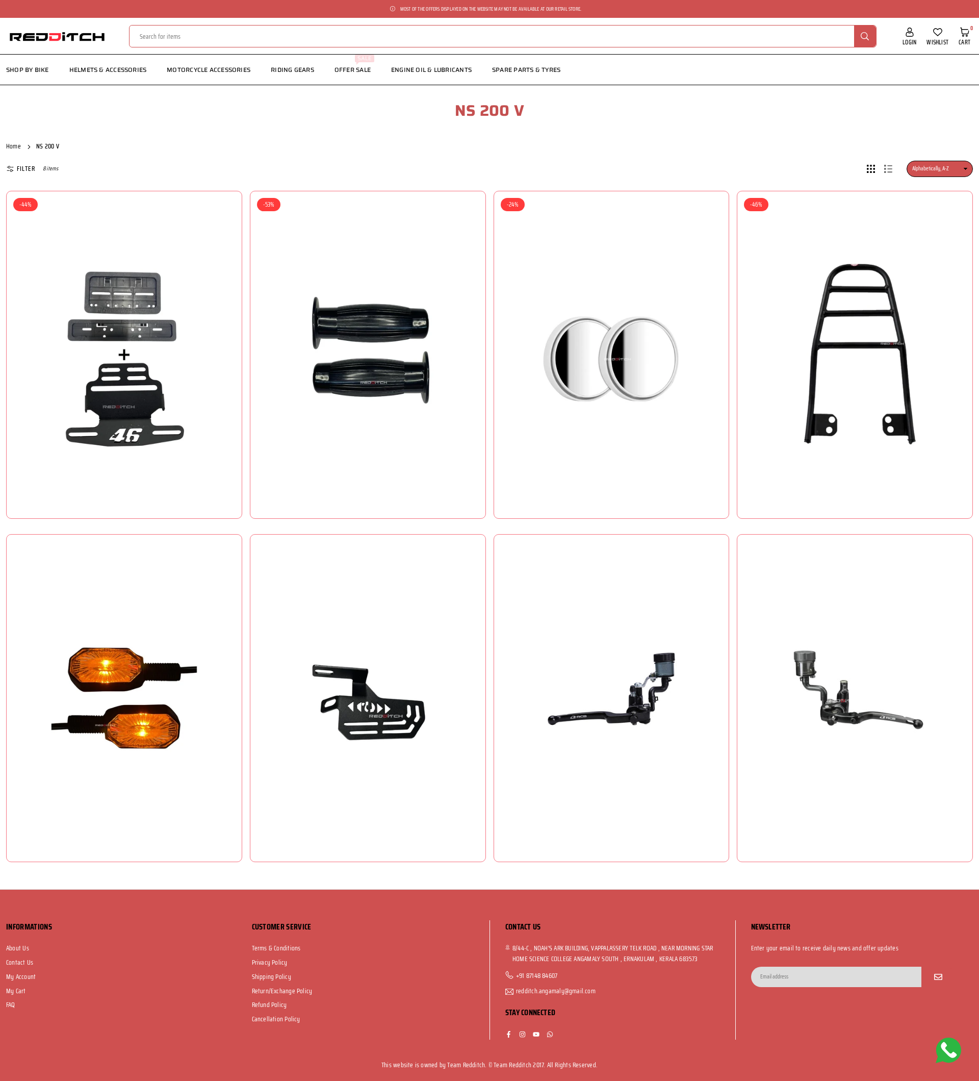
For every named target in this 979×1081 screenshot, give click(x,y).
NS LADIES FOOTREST (370, 672)
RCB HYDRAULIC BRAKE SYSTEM (614, 672)
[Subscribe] (938, 977)
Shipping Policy (271, 976)
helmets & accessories (108, 69)
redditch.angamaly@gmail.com (556, 992)
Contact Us (19, 962)
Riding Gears (292, 69)
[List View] (888, 169)
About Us (17, 948)
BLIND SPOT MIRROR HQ (613, 329)
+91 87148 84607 (536, 976)
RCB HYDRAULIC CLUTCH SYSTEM (857, 672)
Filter (26, 169)
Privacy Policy (270, 962)
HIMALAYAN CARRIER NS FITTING (857, 329)
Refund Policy (269, 1004)
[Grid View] (871, 169)
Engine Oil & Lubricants (431, 69)
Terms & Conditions (276, 948)
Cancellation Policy (276, 1019)
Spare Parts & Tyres (526, 69)
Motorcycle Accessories (208, 69)
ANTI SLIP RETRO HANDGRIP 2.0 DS (370, 329)
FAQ (10, 1004)
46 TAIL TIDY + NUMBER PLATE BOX (127, 329)
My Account (21, 976)
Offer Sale (353, 64)
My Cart (16, 991)
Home (13, 146)
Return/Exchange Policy (282, 991)
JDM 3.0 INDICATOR (126, 672)
